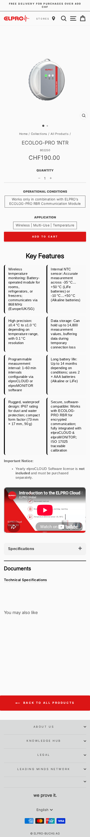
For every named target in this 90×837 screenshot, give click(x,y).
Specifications (21, 549)
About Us (43, 726)
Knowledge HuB (44, 740)
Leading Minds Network (43, 769)
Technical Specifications (25, 580)
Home (23, 134)
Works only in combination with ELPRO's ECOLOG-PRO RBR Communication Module (45, 201)
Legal (43, 754)
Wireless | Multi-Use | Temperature (45, 225)
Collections (39, 134)
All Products (60, 134)
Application (45, 217)
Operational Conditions (45, 191)
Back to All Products (48, 703)
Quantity (45, 170)
